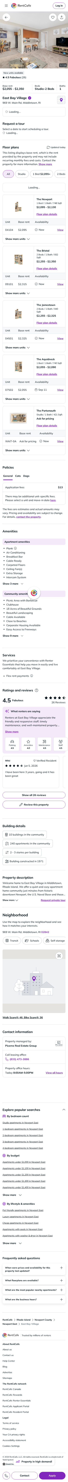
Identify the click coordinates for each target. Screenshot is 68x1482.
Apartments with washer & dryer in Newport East (28, 1235)
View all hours (54, 1072)
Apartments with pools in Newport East (23, 1229)
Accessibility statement (14, 1440)
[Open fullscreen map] (59, 956)
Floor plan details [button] (47, 214)
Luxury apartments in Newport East (21, 1216)
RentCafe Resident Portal (16, 1412)
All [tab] (8, 174)
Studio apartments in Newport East (20, 1122)
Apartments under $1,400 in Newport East (24, 1187)
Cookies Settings (11, 1446)
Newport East (10, 1323)
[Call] (6, 1475)
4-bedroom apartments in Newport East (23, 1148)
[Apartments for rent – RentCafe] (31, 5)
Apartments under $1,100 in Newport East (24, 1168)
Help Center (9, 1360)
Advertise (7, 1372)
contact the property (28, 516)
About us (7, 1349)
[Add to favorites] (53, 17)
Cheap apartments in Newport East (20, 1223)
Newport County (43, 1319)
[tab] (22, 174)
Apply (52, 1475)
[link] (59, 6)
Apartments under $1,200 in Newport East (24, 1174)
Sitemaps (7, 1378)
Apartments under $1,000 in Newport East (24, 1162)
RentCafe (7, 1319)
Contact (24, 1475)
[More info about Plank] (15, 548)
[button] (34, 40)
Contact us (8, 1355)
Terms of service (11, 1423)
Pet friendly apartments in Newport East (23, 1210)
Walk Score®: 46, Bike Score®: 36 (23, 1017)
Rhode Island (24, 1319)
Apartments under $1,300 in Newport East (24, 1181)
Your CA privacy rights (14, 1434)
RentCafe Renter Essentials (17, 1400)
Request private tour (53, 900)
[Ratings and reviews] (36, 690)
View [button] (60, 229)
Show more (12, 731)
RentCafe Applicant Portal (16, 1406)
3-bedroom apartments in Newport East (23, 1141)
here (53, 500)
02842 (45, 932)
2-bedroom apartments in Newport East (23, 1135)
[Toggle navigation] (6, 6)
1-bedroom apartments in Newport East (23, 1129)
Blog (5, 1366)
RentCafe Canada (12, 1389)
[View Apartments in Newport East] (6, 17)
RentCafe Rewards (12, 1394)
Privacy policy (9, 1428)
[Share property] (61, 17)
